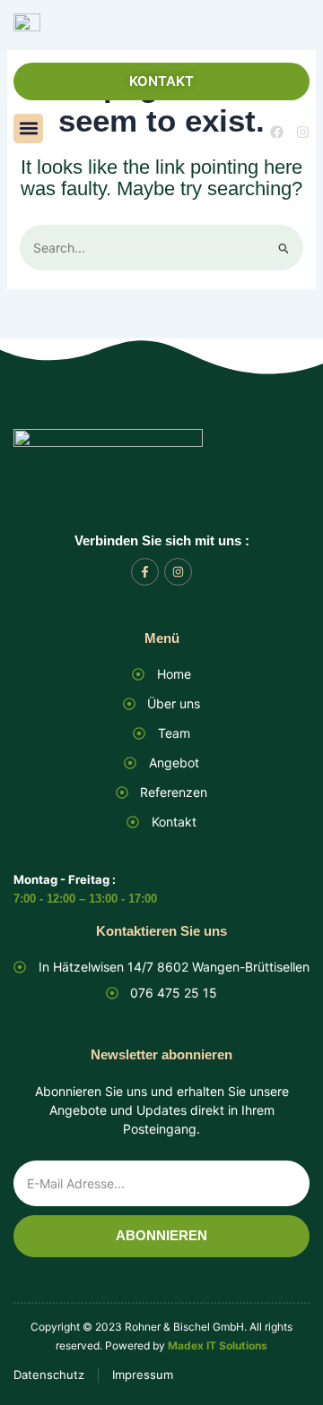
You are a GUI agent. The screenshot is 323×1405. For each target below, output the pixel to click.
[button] (28, 128)
